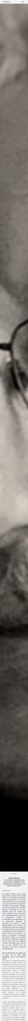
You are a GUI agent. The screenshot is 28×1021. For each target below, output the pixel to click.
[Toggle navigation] (23, 2)
